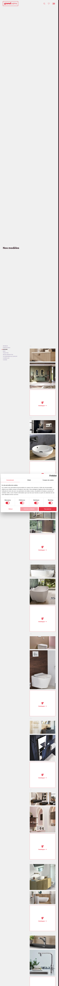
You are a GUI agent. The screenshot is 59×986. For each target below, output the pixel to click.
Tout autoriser (47, 509)
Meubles (5, 346)
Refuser (11, 509)
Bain (4, 351)
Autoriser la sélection (29, 509)
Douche (5, 349)
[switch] (22, 503)
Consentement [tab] (10, 480)
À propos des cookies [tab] (48, 480)
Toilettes (5, 353)
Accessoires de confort (10, 356)
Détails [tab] (29, 480)
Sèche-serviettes (8, 354)
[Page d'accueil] (10, 3)
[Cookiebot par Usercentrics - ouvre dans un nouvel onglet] (50, 476)
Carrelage (6, 358)
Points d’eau (6, 347)
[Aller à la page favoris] (49, 3)
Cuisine (5, 359)
